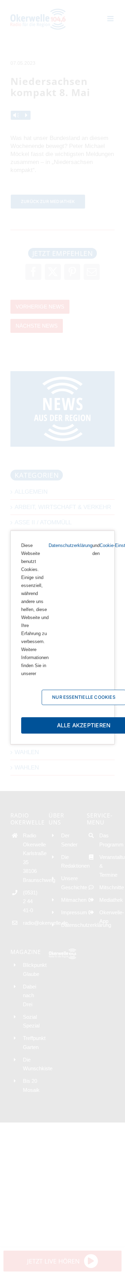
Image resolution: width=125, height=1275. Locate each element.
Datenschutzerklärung (70, 545)
